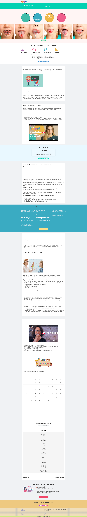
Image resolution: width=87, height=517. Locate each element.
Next (55, 152)
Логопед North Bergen (59, 477)
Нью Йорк (22, 509)
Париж (21, 513)
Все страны (22, 514)
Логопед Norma (26, 477)
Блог (44, 514)
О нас (44, 512)
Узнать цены (43, 40)
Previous (31, 152)
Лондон (22, 512)
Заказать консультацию (43, 229)
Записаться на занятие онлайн (43, 61)
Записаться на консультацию (43, 158)
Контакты (45, 513)
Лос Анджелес (23, 510)
